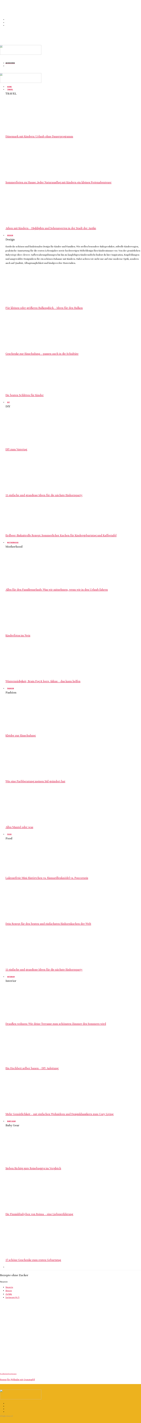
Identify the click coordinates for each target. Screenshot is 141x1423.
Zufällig (9, 1294)
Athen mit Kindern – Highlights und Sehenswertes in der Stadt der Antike (51, 228)
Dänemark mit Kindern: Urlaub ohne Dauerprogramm (39, 136)
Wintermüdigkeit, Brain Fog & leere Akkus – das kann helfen (43, 681)
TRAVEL (10, 89)
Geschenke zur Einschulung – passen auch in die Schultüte (42, 353)
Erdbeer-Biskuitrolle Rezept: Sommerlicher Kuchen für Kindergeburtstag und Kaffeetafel (61, 535)
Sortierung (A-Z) (12, 1297)
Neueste (9, 1287)
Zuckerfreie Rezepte (10, 1374)
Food (9, 834)
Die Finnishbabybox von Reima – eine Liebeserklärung (39, 1214)
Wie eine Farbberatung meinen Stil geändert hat (35, 781)
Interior (11, 977)
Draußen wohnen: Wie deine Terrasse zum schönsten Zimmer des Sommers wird (56, 1024)
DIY (8, 402)
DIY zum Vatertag (16, 449)
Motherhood (12, 542)
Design (10, 235)
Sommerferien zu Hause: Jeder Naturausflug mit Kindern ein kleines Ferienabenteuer (59, 182)
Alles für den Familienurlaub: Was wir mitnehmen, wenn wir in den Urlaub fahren (57, 589)
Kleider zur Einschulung (21, 735)
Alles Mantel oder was (19, 827)
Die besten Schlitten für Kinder (25, 395)
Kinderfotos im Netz (18, 635)
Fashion (10, 688)
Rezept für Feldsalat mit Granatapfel (17, 1379)
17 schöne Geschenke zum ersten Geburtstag (33, 1260)
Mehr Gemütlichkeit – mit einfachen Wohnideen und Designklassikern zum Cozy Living (59, 1114)
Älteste (9, 1290)
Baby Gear (11, 1121)
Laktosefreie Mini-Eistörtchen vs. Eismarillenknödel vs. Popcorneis (47, 878)
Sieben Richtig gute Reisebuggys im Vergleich (33, 1168)
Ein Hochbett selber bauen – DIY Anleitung (32, 1068)
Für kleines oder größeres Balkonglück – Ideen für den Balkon (44, 308)
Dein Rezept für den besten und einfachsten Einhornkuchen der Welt (48, 924)
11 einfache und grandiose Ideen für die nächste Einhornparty (44, 495)
